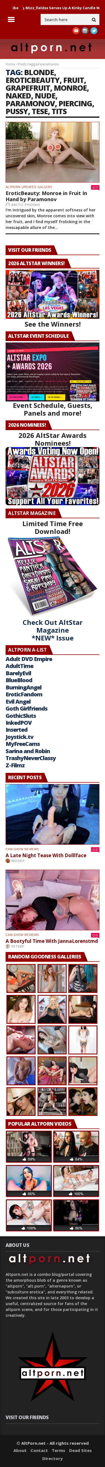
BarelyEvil (18, 673)
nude (45, 95)
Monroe (70, 88)
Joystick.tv (19, 737)
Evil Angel (18, 701)
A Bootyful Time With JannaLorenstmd (52, 941)
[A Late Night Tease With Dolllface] (52, 814)
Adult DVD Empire (29, 659)
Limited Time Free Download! (52, 527)
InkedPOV (19, 722)
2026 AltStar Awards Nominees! (52, 439)
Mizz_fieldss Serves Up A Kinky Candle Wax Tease (46, 7)
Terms (58, 1450)
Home (10, 64)
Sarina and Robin (28, 751)
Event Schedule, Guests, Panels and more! (52, 409)
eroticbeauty (33, 80)
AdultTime (19, 666)
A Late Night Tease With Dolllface (46, 855)
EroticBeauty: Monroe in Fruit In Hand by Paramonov (46, 196)
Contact (39, 1450)
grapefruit (28, 88)
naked (18, 95)
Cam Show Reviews (22, 849)
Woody (18, 861)
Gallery (45, 187)
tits (59, 111)
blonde (39, 72)
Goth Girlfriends (26, 708)
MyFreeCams (23, 744)
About (20, 1450)
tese (40, 111)
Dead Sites (80, 1450)
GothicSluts (21, 715)
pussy (17, 111)
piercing (75, 103)
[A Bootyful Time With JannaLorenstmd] (52, 900)
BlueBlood (19, 680)
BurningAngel (23, 687)
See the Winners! (53, 324)
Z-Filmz (15, 765)
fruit (73, 80)
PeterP (17, 946)
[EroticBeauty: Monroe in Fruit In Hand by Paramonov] (52, 152)
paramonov (30, 103)
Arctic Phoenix (25, 205)
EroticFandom (24, 694)
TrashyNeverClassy (31, 758)
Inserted (16, 729)
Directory (52, 1458)
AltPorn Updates (21, 187)
